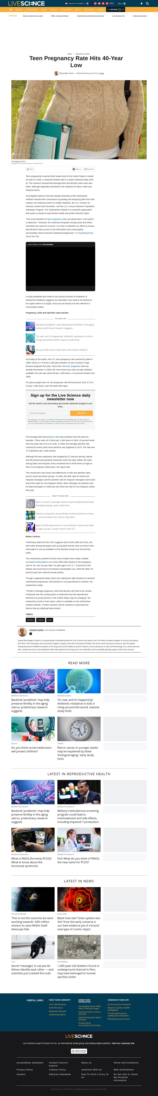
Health (44, 9)
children (40, 620)
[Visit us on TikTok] (107, 3)
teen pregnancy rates (57, 219)
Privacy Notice (33, 421)
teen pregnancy (73, 366)
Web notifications (124, 1070)
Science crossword (140, 16)
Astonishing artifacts (57, 1015)
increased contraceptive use (39, 562)
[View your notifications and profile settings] (141, 3)
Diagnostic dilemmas (57, 1011)
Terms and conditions (126, 1063)
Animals (19, 9)
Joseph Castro (68, 73)
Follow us (78, 169)
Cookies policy (57, 1070)
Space (77, 9)
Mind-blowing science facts (119, 1019)
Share (31, 169)
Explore (101, 9)
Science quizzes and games (119, 1004)
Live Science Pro (118, 16)
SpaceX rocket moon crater (33, 16)
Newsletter (90, 169)
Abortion (30, 620)
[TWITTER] (31, 633)
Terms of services (56, 419)
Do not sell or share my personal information (126, 1077)
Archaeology (31, 9)
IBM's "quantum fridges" (60, 16)
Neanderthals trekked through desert (90, 16)
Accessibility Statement (30, 1063)
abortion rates (53, 437)
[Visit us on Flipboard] (103, 3)
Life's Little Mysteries (57, 1004)
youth (49, 620)
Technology (89, 9)
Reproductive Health (82, 54)
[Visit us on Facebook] (87, 3)
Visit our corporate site (123, 1043)
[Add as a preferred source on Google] (79, 1051)
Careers (21, 1074)
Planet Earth (66, 9)
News (102, 73)
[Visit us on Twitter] (91, 3)
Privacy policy (25, 1070)
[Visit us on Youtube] (99, 3)
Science (53, 9)
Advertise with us (91, 1070)
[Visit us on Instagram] (95, 3)
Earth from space (56, 1008)
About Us (86, 1063)
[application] (60, 266)
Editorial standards (60, 1074)
